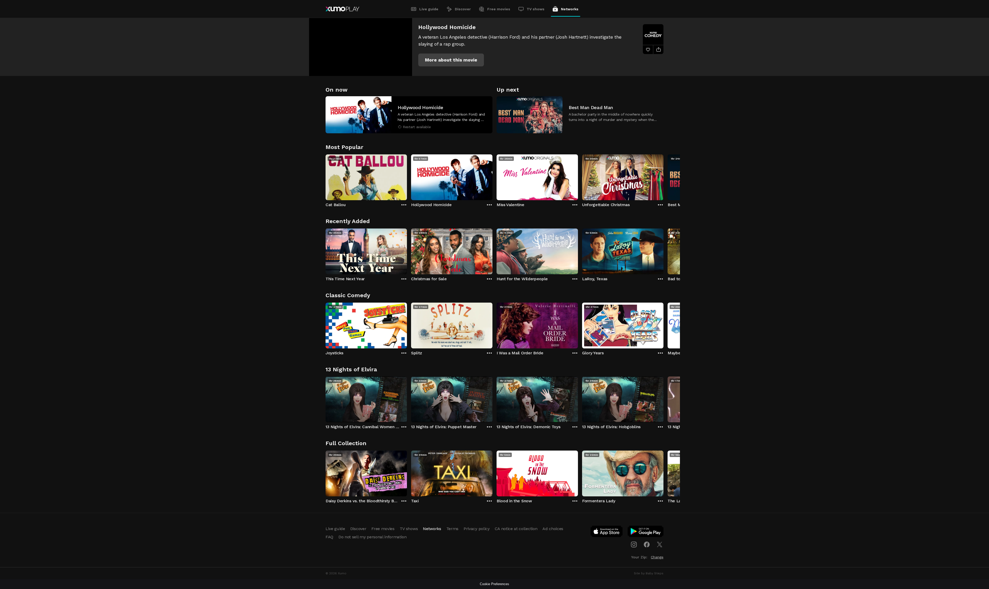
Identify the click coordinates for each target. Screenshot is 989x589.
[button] (451, 60)
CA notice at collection (516, 528)
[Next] (663, 176)
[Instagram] (634, 544)
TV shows (535, 9)
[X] (659, 544)
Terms (452, 528)
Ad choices (552, 528)
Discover (463, 9)
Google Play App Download (645, 532)
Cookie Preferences (494, 584)
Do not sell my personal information (372, 536)
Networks (569, 9)
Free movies (498, 9)
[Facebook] (647, 544)
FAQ (329, 536)
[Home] (342, 9)
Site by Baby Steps (648, 573)
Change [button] (657, 557)
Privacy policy (477, 528)
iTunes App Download (607, 532)
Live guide (428, 9)
